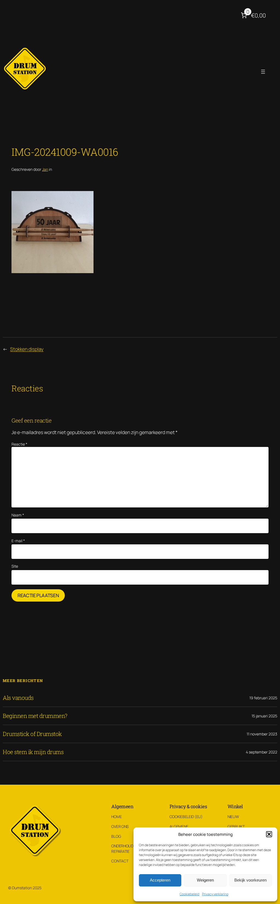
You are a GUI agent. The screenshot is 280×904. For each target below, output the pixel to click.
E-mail (18, 540)
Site (14, 566)
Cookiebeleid (189, 894)
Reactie (19, 444)
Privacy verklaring (215, 894)
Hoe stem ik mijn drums (33, 752)
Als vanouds (18, 697)
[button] (269, 834)
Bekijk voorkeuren (250, 880)
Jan (45, 169)
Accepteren (160, 880)
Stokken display (26, 349)
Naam (17, 515)
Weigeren (205, 880)
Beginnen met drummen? (35, 715)
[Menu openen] (263, 71)
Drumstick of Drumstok (32, 733)
